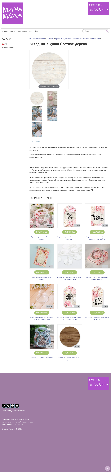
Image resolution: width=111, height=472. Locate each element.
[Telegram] (8, 405)
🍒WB (4, 44)
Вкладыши (95, 38)
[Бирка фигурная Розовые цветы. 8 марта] (97, 296)
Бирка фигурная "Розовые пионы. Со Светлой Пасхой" (69, 318)
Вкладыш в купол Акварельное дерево (69, 359)
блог (37, 31)
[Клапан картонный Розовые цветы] (41, 256)
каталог (5, 31)
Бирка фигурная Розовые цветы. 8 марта (97, 318)
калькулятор (22, 31)
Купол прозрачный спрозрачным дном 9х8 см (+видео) (41, 318)
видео (31, 31)
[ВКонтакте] (4, 405)
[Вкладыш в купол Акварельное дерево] (69, 336)
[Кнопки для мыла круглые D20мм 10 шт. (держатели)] (69, 256)
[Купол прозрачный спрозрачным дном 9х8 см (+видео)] (41, 296)
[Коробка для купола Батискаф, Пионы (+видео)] (97, 256)
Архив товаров (8, 47)
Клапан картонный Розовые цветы (41, 278)
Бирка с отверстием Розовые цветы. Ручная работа (97, 238)
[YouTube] (17, 405)
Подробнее (41, 232)
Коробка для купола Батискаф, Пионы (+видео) (97, 278)
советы (12, 31)
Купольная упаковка (63, 38)
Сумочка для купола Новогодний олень (41, 359)
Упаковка (50, 38)
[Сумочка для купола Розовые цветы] (41, 215)
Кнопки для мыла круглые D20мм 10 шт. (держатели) (69, 278)
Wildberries (71, 170)
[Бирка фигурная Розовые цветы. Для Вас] (69, 215)
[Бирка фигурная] (69, 296)
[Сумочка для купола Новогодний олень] (41, 336)
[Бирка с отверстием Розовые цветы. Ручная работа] (97, 215)
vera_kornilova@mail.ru (16, 410)
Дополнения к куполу (81, 38)
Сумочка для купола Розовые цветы (41, 238)
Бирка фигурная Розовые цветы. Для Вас (69, 238)
